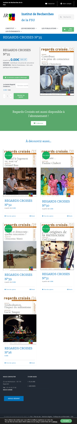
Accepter (66, 421)
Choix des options (11, 216)
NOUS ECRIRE (7, 390)
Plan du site (37, 416)
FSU (31, 416)
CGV (72, 416)
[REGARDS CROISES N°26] (19, 320)
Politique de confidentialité (61, 416)
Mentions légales (47, 416)
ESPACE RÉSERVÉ (14, 398)
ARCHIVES (32, 386)
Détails (33, 216)
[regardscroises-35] (57, 71)
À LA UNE (32, 382)
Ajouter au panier (21, 96)
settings (54, 422)
